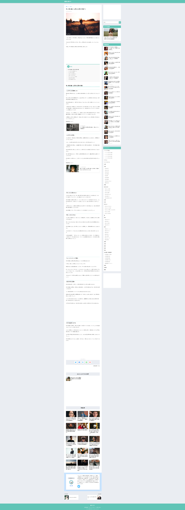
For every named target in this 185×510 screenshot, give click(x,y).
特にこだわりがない (72, 75)
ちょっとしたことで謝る (73, 76)
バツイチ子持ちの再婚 (108, 152)
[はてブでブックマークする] (83, 362)
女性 (105, 202)
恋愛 (105, 241)
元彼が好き (107, 168)
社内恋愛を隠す (107, 261)
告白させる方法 (107, 190)
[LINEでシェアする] (86, 362)
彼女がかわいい (107, 219)
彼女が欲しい (107, 221)
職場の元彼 (107, 182)
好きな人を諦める (108, 213)
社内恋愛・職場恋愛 (107, 252)
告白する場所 (107, 192)
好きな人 (105, 204)
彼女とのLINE (107, 223)
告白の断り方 (107, 196)
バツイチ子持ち (107, 150)
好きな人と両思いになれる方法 (110, 209)
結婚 (105, 265)
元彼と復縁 (107, 173)
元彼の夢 (106, 175)
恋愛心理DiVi (67, 1)
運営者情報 (86, 507)
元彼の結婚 (107, 177)
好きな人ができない (108, 206)
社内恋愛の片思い (108, 259)
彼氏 (105, 226)
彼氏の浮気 (107, 239)
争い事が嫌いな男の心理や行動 (73, 69)
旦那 (105, 243)
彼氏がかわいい (107, 230)
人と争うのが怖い (72, 72)
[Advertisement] (83, 55)
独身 (105, 248)
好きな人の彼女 (107, 211)
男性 (99, 365)
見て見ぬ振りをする (72, 79)
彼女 (105, 217)
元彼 (105, 166)
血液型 (105, 267)
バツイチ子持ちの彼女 (108, 156)
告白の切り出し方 (108, 194)
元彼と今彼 (107, 170)
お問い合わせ (98, 507)
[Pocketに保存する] (90, 362)
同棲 (105, 184)
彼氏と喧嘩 (107, 236)
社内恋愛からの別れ (108, 254)
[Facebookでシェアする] (79, 362)
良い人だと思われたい (72, 73)
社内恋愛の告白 (107, 256)
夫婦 (105, 199)
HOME (93, 505)
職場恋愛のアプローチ (108, 263)
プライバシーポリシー (92, 507)
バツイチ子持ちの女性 (108, 154)
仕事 (105, 164)
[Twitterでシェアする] (75, 362)
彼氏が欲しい (107, 234)
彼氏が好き (107, 232)
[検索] (120, 22)
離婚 (105, 269)
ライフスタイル (107, 162)
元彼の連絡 (107, 179)
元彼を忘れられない (108, 181)
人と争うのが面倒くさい (73, 71)
